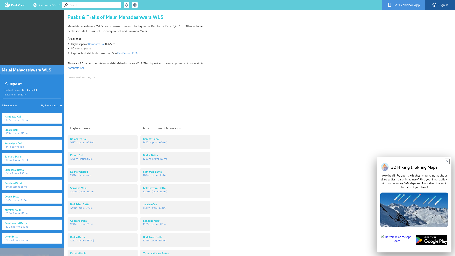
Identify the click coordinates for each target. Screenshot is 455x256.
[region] (32, 38)
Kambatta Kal (29, 89)
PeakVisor (15, 4)
